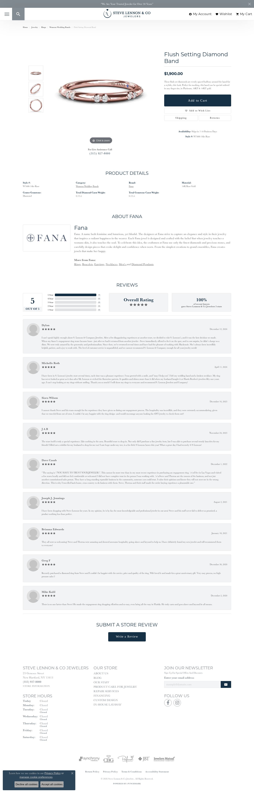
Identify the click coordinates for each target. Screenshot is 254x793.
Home (25, 27)
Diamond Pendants (142, 264)
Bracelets (87, 264)
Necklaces (111, 264)
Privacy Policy (110, 771)
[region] (101, 89)
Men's (122, 264)
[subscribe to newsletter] (226, 684)
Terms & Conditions (131, 771)
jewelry (34, 27)
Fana (131, 186)
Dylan (45, 325)
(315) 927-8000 (100, 153)
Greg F (46, 560)
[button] (18, 14)
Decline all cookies (26, 784)
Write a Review (127, 636)
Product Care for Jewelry (115, 686)
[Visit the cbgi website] (108, 758)
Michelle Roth (51, 363)
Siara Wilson (50, 398)
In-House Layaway (107, 704)
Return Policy (92, 771)
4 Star (50, 298)
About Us (101, 673)
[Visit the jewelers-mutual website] (164, 758)
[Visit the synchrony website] (89, 758)
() (99, 294)
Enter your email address (179, 678)
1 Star (50, 309)
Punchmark (134, 783)
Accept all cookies (51, 784)
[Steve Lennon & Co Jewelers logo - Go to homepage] (127, 13)
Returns (215, 118)
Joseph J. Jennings (53, 498)
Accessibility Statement (157, 771)
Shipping (181, 118)
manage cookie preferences (36, 777)
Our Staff (101, 682)
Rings (43, 27)
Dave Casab (49, 460)
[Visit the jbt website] (144, 758)
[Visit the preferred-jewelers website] (126, 758)
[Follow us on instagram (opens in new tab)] (177, 702)
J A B (45, 429)
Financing (102, 695)
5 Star (50, 294)
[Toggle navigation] (7, 14)
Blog (98, 678)
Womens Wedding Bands (59, 27)
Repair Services (106, 691)
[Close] (249, 4)
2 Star (50, 306)
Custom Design (106, 700)
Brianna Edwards (53, 529)
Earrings (99, 264)
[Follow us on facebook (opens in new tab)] (168, 702)
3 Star (50, 302)
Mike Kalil (48, 592)
